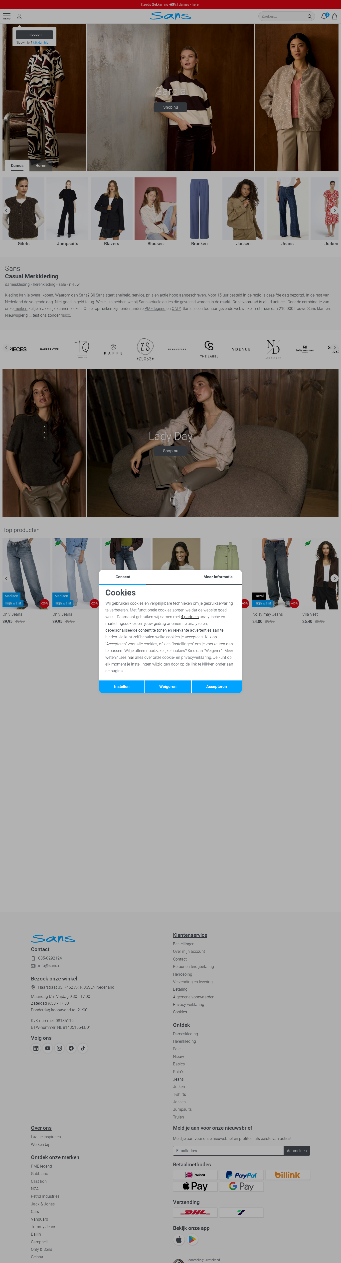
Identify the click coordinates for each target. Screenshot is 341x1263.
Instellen (122, 686)
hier (131, 657)
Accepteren (216, 686)
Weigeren (167, 686)
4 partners (190, 616)
